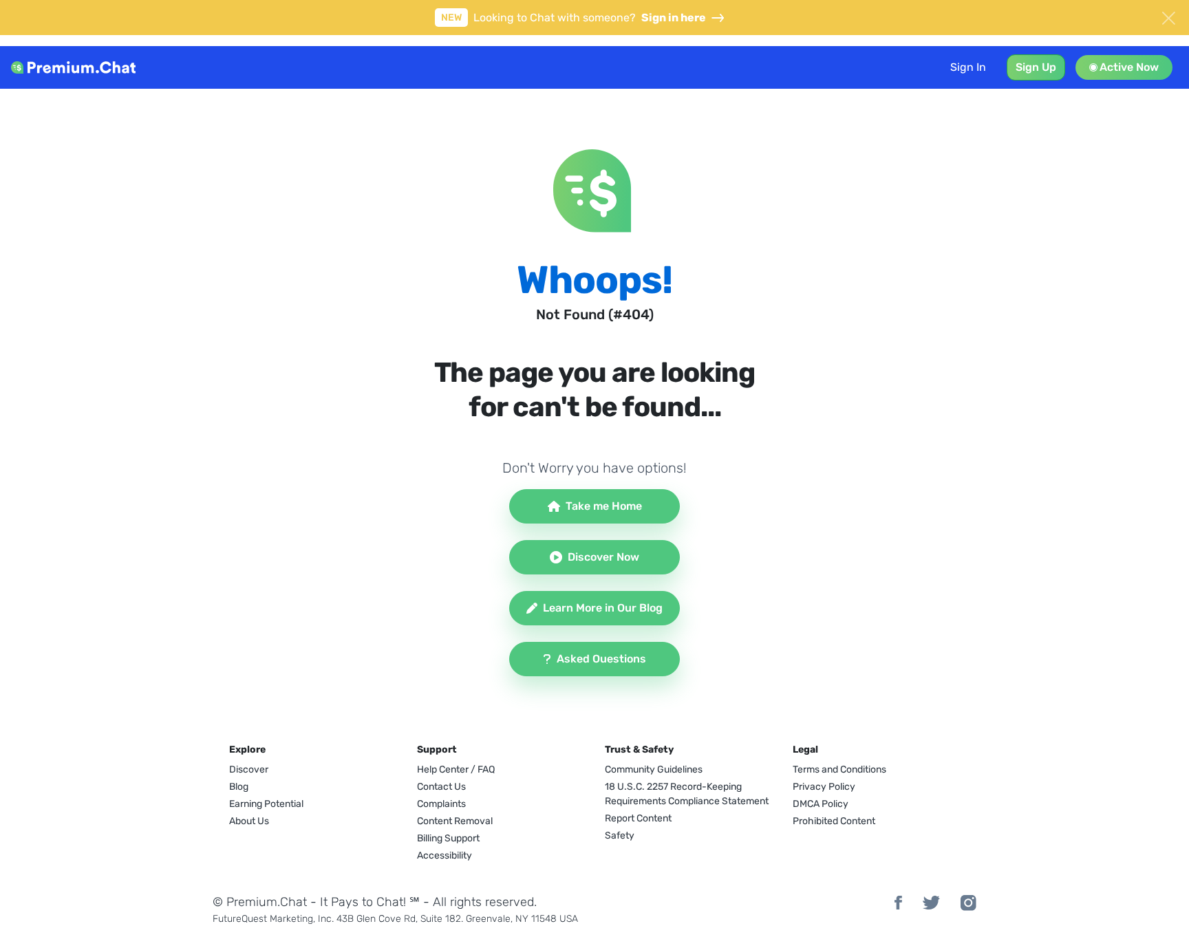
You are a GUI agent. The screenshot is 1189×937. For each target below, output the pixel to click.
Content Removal (455, 821)
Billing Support (448, 838)
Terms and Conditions (839, 769)
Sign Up (1036, 67)
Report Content (638, 818)
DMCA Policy (820, 804)
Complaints (441, 804)
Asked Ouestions (601, 658)
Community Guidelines (654, 769)
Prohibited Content (834, 821)
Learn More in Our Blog (603, 607)
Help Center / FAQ (456, 769)
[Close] (1168, 16)
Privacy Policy (824, 787)
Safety (619, 835)
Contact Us (441, 787)
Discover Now (603, 556)
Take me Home (604, 506)
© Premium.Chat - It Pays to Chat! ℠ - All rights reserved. (375, 901)
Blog (238, 787)
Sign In (968, 67)
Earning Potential (266, 804)
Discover (248, 769)
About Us (249, 821)
